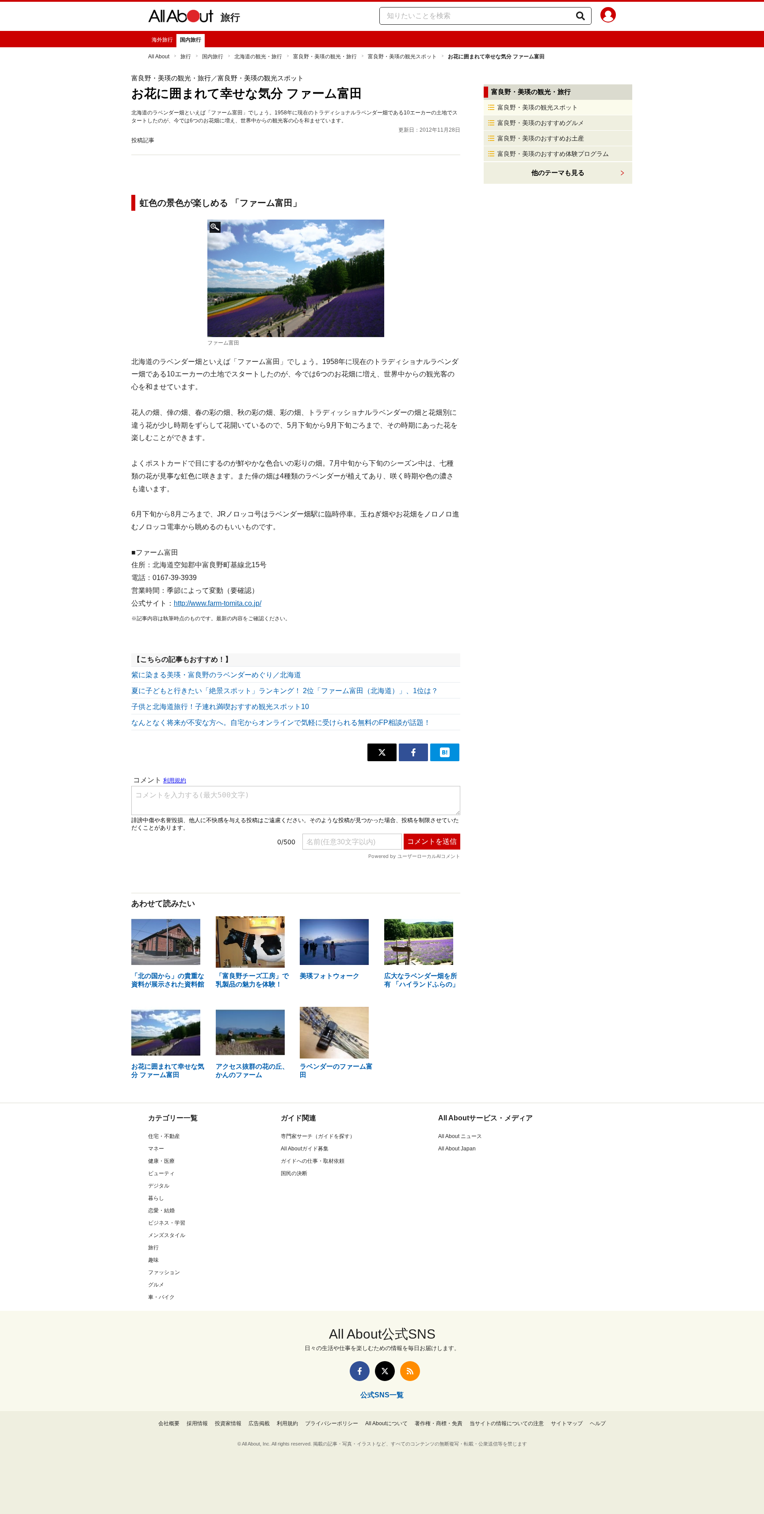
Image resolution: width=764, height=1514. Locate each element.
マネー (156, 1149)
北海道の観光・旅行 (258, 56)
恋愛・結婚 (161, 1210)
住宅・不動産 (164, 1136)
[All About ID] (608, 16)
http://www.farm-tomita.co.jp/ (217, 603)
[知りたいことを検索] (580, 16)
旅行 (230, 17)
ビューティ (161, 1173)
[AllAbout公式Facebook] (360, 1371)
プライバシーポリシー (331, 1423)
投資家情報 (228, 1423)
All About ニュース (460, 1136)
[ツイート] (382, 752)
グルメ (156, 1285)
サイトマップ (567, 1423)
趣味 (153, 1260)
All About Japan (457, 1149)
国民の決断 (294, 1173)
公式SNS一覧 (382, 1395)
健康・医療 (161, 1161)
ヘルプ (598, 1423)
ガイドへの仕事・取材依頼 (312, 1161)
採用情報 (197, 1423)
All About (158, 56)
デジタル (158, 1186)
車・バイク (161, 1297)
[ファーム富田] (295, 278)
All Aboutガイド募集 (305, 1149)
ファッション (164, 1272)
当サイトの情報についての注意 (507, 1423)
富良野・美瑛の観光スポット (402, 56)
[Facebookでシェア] (413, 752)
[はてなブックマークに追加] (444, 752)
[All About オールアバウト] (181, 18)
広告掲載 (259, 1423)
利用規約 (287, 1423)
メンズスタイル (166, 1235)
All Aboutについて (386, 1423)
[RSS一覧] (410, 1371)
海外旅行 (162, 40)
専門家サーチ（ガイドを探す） (318, 1136)
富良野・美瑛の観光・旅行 (325, 56)
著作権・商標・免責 (438, 1423)
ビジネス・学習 (166, 1223)
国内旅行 (190, 40)
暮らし (156, 1198)
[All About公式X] (385, 1371)
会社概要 (169, 1423)
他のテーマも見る (557, 172)
